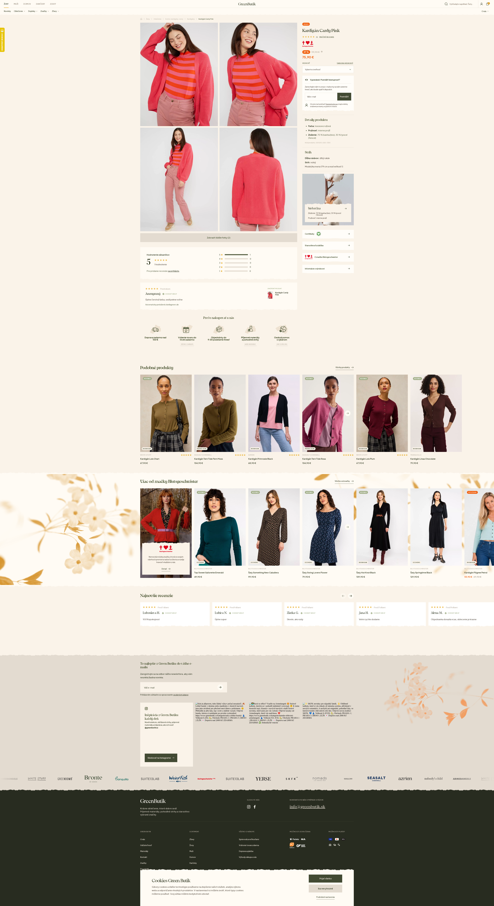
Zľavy (54, 11)
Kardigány (191, 19)
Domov (27, 4)
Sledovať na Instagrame (159, 757)
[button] (348, 413)
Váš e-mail (149, 688)
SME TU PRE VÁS (282, 344)
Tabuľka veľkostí (345, 63)
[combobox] (462, 4)
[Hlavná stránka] (247, 4)
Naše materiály (250, 344)
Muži (16, 4)
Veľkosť (306, 63)
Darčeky (40, 4)
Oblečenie (18, 11)
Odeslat (220, 687)
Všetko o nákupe (187, 344)
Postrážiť (344, 96)
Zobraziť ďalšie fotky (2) (218, 237)
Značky (44, 11)
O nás (484, 11)
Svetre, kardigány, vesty (174, 19)
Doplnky (31, 11)
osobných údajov (180, 695)
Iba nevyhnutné (325, 888)
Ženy (6, 4)
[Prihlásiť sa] (481, 4)
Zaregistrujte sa (331, 104)
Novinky (7, 11)
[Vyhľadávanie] (460, 4)
